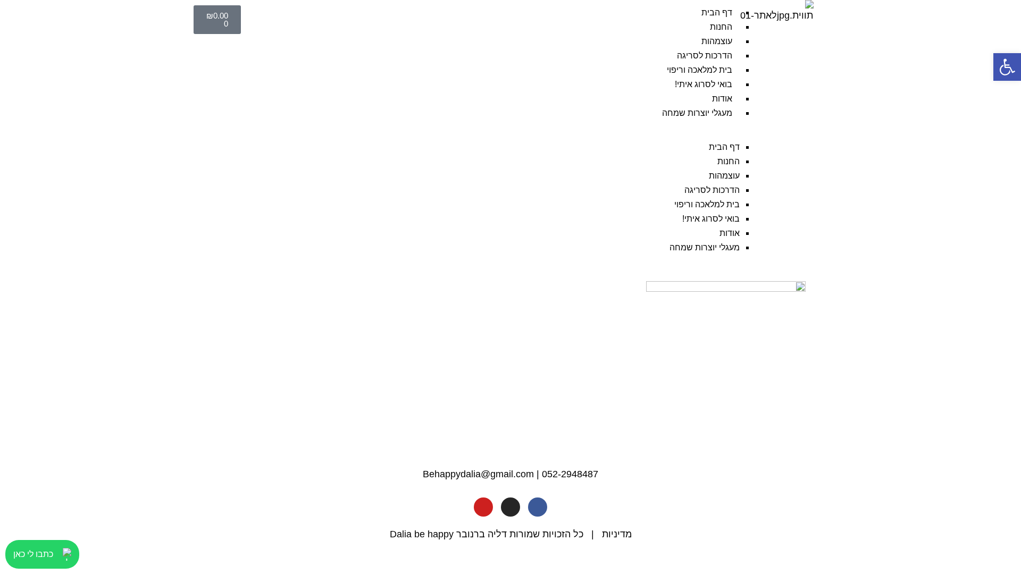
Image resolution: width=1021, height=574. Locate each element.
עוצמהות (716, 41)
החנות (721, 26)
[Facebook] (537, 507)
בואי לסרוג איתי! (703, 84)
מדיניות (617, 534)
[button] (506, 132)
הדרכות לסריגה (704, 55)
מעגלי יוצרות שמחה (697, 112)
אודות (722, 98)
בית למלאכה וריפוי (699, 69)
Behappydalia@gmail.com (478, 474)
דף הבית (716, 12)
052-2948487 (570, 474)
